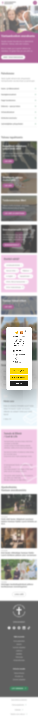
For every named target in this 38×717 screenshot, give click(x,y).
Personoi (19, 383)
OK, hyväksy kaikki (19, 371)
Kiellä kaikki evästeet (19, 377)
